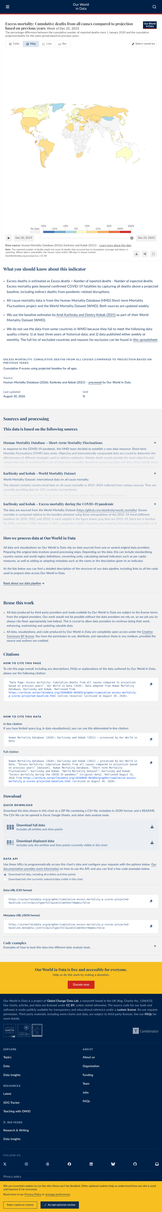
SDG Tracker (11, 1102)
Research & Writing (16, 1130)
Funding (88, 1075)
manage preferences (57, 1194)
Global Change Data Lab (62, 1001)
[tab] (14, 44)
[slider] (131, 238)
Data (6, 1066)
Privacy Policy (32, 1194)
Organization (91, 1066)
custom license (126, 1009)
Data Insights (11, 1075)
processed (95, 382)
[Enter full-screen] (153, 254)
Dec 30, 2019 (23, 238)
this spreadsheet (145, 340)
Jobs (86, 1092)
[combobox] (154, 6)
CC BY (43, 256)
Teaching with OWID (17, 1111)
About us (89, 1057)
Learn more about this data (115, 245)
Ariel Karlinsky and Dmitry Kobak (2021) (86, 315)
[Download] (136, 254)
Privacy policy (12, 1176)
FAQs (148, 1014)
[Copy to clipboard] (146, 684)
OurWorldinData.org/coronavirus (22, 256)
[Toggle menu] (7, 7)
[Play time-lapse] (8, 238)
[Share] (145, 254)
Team (86, 1083)
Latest (7, 1093)
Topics (7, 1057)
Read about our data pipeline (22, 583)
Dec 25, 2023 (146, 238)
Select (145, 43)
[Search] (154, 6)
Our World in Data (81, 6)
